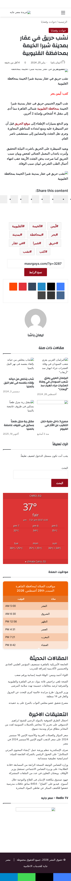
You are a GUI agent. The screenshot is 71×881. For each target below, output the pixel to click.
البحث (65, 467)
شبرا (36, 243)
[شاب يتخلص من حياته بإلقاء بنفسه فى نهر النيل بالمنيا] (18, 366)
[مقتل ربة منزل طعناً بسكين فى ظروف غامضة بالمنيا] (18, 409)
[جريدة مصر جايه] (20, 12)
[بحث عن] (8, 13)
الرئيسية (63, 21)
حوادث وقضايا (48, 21)
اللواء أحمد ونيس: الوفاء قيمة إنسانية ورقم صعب (41, 674)
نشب (26, 251)
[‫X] (51, 287)
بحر (53, 234)
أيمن (53, 226)
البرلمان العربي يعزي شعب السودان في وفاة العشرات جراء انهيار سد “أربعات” (53, 383)
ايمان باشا (56, 62)
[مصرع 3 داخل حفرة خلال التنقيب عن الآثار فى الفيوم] (52, 409)
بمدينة (16, 234)
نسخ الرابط (35, 272)
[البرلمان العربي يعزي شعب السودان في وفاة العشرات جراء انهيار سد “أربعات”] (52, 366)
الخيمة (36, 226)
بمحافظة (35, 234)
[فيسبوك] (60, 287)
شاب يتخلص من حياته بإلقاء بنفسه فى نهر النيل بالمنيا (19, 382)
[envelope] (35, 199)
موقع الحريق (22, 123)
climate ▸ (35, 561)
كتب (42, 251)
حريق (52, 243)
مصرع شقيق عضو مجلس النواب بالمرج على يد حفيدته (38, 702)
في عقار (17, 243)
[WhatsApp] (14, 199)
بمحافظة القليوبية (48, 108)
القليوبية (17, 226)
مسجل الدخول (43, 455)
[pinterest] (25, 199)
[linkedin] (46, 199)
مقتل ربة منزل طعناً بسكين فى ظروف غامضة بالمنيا (19, 425)
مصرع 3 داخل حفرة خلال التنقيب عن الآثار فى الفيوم (54, 425)
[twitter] (57, 199)
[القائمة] (63, 13)
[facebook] (64, 199)
